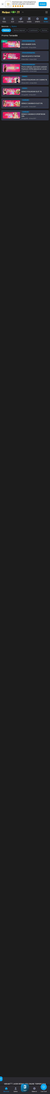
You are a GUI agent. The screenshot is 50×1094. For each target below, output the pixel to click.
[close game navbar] (23, 12)
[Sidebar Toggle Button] (46, 12)
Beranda (5, 26)
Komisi (44, 30)
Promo (14, 26)
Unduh (43, 4)
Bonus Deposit (19, 30)
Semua (6, 30)
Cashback (33, 30)
